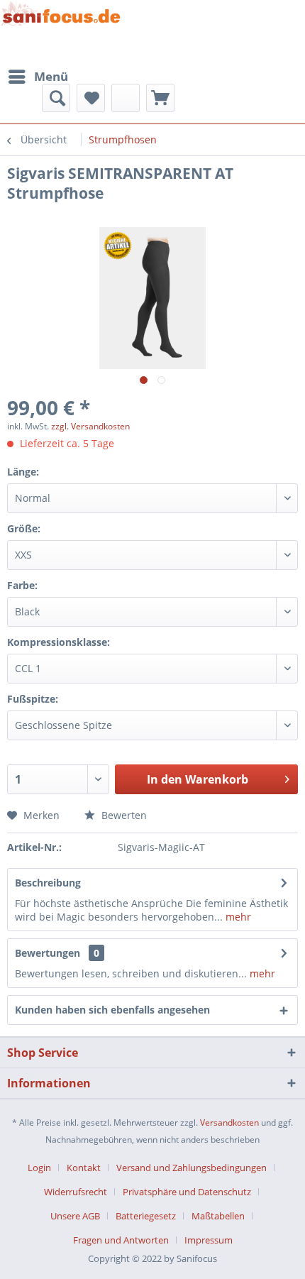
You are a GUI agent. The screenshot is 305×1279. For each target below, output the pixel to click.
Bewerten (123, 815)
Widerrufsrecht (75, 1191)
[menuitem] (37, 76)
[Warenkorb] (160, 98)
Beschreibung (48, 882)
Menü (51, 76)
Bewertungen (47, 953)
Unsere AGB (75, 1215)
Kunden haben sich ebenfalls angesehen (112, 1009)
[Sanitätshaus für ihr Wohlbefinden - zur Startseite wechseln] (61, 31)
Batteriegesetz (146, 1215)
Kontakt (84, 1167)
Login (39, 1167)
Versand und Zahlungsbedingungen (191, 1167)
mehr (237, 916)
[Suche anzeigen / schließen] (56, 98)
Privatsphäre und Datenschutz (187, 1191)
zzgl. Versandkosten (90, 426)
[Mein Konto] (125, 98)
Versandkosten (229, 1122)
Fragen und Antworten (121, 1240)
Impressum (208, 1240)
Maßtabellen (218, 1215)
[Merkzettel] (91, 98)
